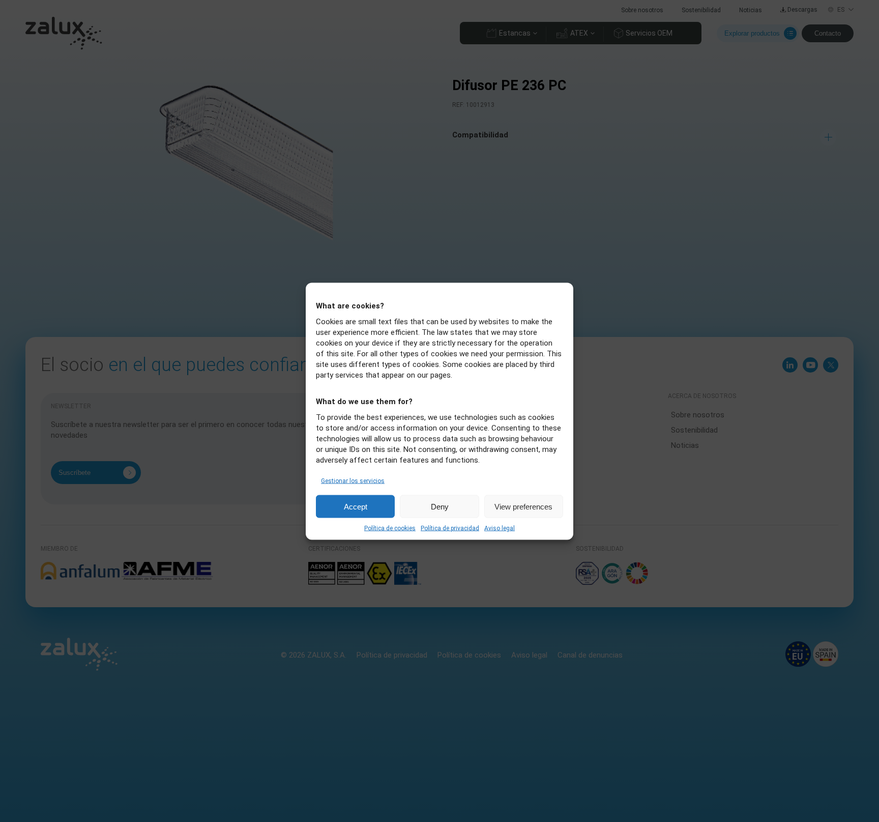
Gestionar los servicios (353, 480)
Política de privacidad (450, 527)
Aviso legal (499, 527)
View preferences (523, 506)
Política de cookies (390, 527)
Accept (355, 506)
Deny (440, 506)
